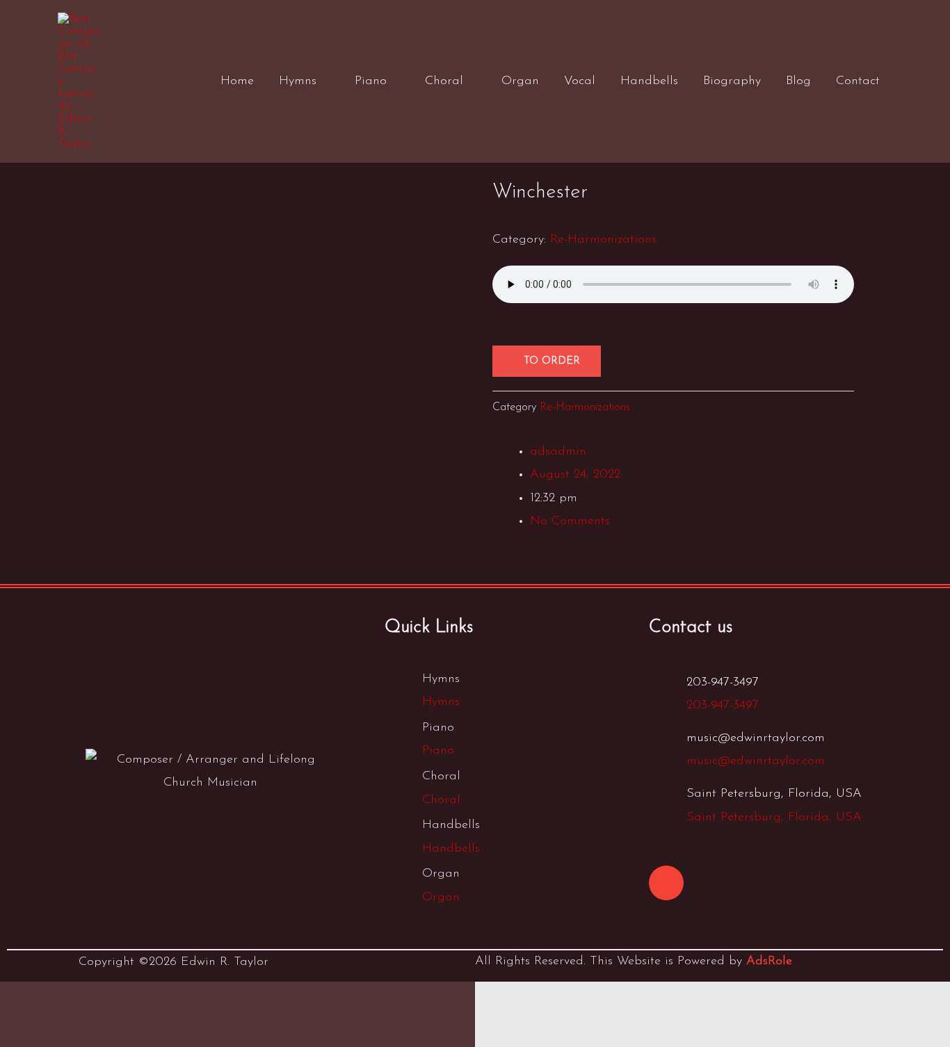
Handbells (649, 81)
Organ (520, 81)
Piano (371, 81)
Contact (858, 81)
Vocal (579, 81)
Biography (732, 81)
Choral (444, 81)
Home (237, 81)
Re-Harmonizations (603, 240)
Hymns (297, 81)
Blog (798, 81)
